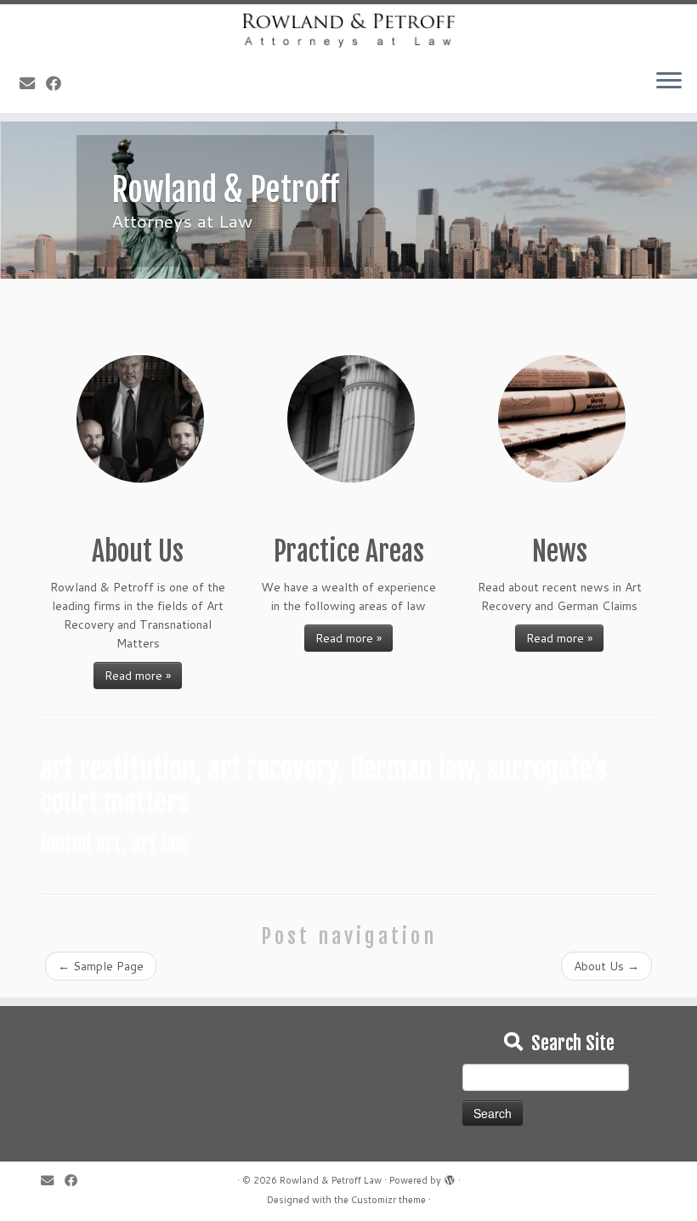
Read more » (138, 675)
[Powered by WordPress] (450, 1177)
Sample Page (101, 966)
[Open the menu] (669, 82)
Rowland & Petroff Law (331, 1180)
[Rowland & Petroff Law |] (348, 30)
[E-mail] (33, 83)
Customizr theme (388, 1200)
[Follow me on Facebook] (59, 83)
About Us (606, 966)
